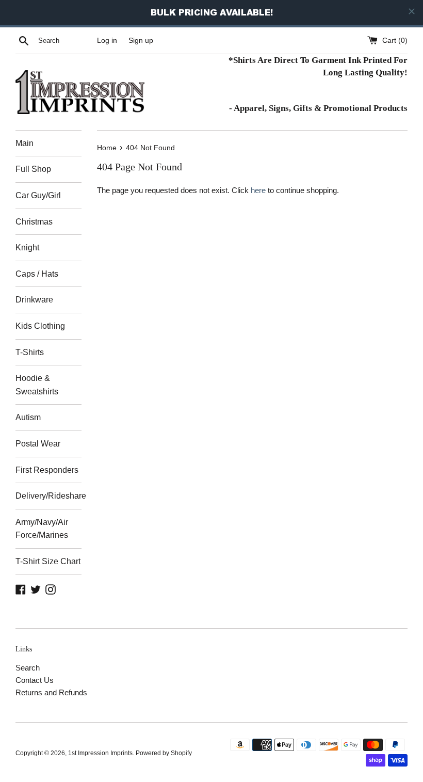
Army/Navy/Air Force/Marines (41, 529)
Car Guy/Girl (38, 195)
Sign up (140, 40)
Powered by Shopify (164, 753)
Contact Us (34, 680)
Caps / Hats (36, 273)
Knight (27, 247)
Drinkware (34, 299)
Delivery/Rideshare (48, 495)
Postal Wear (37, 443)
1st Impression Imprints (100, 753)
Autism (28, 417)
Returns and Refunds (51, 692)
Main (24, 143)
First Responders (46, 470)
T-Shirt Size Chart (47, 561)
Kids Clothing (40, 326)
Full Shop (33, 169)
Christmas (34, 221)
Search (27, 667)
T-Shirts (29, 352)
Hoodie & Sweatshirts (36, 385)
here (258, 190)
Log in (107, 40)
